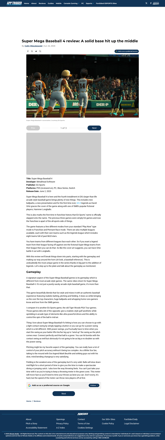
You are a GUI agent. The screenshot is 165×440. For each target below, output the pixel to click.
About (34, 3)
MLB (79, 203)
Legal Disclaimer (131, 423)
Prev (33, 128)
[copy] (40, 51)
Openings (60, 419)
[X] (146, 3)
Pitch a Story (31, 423)
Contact (81, 419)
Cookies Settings (85, 428)
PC (82, 3)
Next (94, 128)
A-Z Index (60, 428)
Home (26, 3)
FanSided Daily (131, 419)
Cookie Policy (108, 423)
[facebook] (150, 3)
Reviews (42, 3)
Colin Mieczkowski (33, 46)
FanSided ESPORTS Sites (106, 3)
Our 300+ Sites (108, 419)
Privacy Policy (62, 423)
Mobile (58, 3)
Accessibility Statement (36, 428)
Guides (51, 3)
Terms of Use (84, 423)
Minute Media (14, 434)
